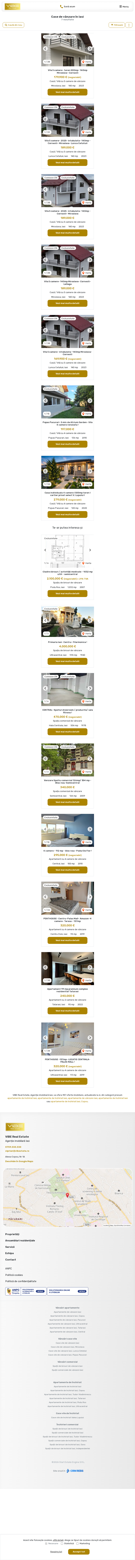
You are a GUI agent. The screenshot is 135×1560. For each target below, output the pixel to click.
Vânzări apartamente (67, 1308)
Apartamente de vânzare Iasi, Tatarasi (68, 1328)
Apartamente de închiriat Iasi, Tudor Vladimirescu (67, 1394)
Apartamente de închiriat (67, 1382)
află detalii (58, 1540)
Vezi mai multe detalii (67, 92)
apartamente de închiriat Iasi (22, 1098)
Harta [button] (88, 62)
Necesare (53, 1543)
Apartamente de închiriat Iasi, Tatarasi (67, 1398)
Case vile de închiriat (67, 1413)
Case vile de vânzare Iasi (67, 1343)
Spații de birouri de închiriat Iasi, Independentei (67, 1448)
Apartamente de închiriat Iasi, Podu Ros (67, 1402)
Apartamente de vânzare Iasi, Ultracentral (67, 1324)
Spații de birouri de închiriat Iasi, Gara (67, 1444)
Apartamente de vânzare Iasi (67, 1312)
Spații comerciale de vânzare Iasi (67, 1370)
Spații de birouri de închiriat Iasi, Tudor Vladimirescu (67, 1436)
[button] (128, 25)
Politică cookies (14, 1275)
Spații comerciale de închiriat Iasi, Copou (67, 1440)
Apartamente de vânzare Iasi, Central (67, 1332)
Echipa (9, 1253)
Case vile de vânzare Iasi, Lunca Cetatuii (68, 1351)
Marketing (85, 1543)
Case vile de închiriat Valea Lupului (67, 1417)
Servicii (9, 1246)
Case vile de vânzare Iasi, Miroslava (67, 1347)
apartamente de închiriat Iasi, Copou (69, 1101)
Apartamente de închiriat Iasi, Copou (67, 1390)
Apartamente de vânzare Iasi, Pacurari (67, 1320)
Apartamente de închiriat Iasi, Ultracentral (67, 1406)
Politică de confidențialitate (20, 1281)
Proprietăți (12, 1234)
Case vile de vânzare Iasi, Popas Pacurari (67, 1355)
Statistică (69, 1543)
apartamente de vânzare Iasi (82, 1098)
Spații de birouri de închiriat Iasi (67, 1429)
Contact (10, 1259)
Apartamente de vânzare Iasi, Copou (67, 1316)
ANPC (8, 1268)
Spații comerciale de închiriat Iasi (67, 1433)
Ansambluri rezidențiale (20, 1240)
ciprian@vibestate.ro (17, 1151)
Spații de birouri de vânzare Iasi (67, 1366)
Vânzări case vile (67, 1339)
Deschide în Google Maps (19, 1161)
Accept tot (79, 1551)
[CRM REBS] (74, 1471)
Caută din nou (14, 25)
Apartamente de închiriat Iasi (67, 1386)
